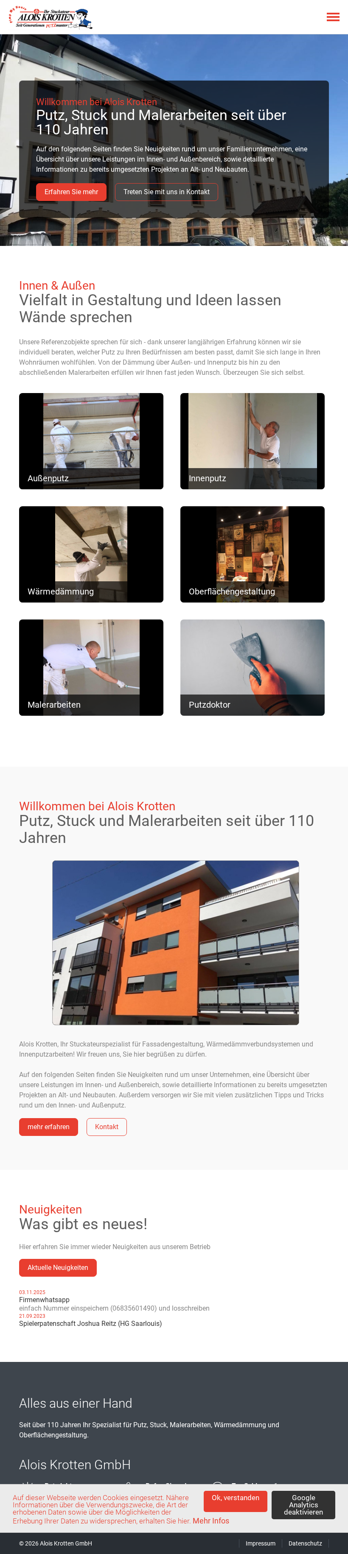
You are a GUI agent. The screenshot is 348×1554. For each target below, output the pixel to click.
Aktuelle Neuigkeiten (58, 1268)
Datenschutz (305, 1543)
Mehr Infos (211, 1520)
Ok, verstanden (235, 1497)
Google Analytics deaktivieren (303, 1504)
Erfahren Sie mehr (71, 192)
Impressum (260, 1543)
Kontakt (106, 1127)
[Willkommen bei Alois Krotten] (176, 1022)
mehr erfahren (57, 398)
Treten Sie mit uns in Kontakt (166, 192)
